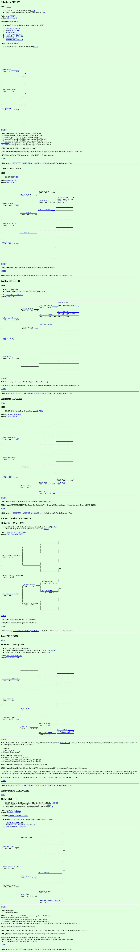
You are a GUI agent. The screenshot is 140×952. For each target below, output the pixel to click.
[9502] (27, 648)
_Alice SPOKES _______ (64, 482)
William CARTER (14, 43)
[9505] (3, 640)
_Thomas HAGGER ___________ (68, 302)
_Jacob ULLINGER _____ (10, 847)
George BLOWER (12, 180)
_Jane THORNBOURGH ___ (65, 733)
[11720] (35, 47)
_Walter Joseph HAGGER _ (11, 318)
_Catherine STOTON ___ (48, 315)
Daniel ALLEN (65, 743)
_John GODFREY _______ (28, 876)
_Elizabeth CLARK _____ (11, 717)
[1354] (32, 11)
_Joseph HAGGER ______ (30, 309)
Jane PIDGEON (8, 699)
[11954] (50, 819)
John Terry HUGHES (13, 414)
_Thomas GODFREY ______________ (50, 873)
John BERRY (10, 16)
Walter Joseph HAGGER (14, 295)
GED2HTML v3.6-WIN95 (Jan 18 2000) (26, 163)
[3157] (50, 807)
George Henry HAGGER (14, 34)
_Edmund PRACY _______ (46, 482)
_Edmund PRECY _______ (64, 479)
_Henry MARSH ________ (28, 467)
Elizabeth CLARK (13, 657)
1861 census (5, 139)
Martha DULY (12, 182)
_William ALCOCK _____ (64, 197)
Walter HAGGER (9, 338)
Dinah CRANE (12, 18)
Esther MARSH (12, 416)
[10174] (46, 529)
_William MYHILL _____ (46, 210)
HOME (3, 158)
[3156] (49, 805)
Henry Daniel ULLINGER (14, 823)
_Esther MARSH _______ (10, 476)
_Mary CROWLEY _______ (49, 591)
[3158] (3, 795)
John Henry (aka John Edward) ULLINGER (20, 824)
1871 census (5, 141)
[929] (16, 289)
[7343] (3, 403)
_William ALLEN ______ (47, 723)
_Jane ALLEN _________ (29, 727)
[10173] (53, 527)
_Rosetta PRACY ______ (28, 485)
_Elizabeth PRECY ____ (47, 733)
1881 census (5, 143)
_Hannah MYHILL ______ (28, 213)
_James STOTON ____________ (68, 312)
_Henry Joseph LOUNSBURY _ (12, 555)
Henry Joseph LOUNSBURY (16, 532)
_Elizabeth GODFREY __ (10, 885)
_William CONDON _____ (49, 581)
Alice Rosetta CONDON (15, 534)
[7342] (41, 411)
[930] (43, 291)
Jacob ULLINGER (12, 810)
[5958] (16, 177)
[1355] (43, 12)
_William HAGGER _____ (48, 305)
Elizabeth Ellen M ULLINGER (16, 826)
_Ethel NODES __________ (11, 356)
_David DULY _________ (28, 233)
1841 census (5, 135)
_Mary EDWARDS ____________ (68, 315)
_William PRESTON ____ (48, 324)
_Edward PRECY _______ (65, 730)
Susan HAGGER (11, 32)
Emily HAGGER (11, 38)
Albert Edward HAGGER (14, 40)
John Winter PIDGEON (14, 656)
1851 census (5, 137)
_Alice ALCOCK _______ (46, 200)
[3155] (55, 803)
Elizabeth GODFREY (14, 812)
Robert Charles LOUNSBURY (13, 575)
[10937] (41, 25)
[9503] (54, 650)
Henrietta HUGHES (10, 458)
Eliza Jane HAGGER (13, 28)
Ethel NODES (11, 297)
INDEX (3, 130)
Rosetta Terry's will (45, 501)
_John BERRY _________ (10, 69)
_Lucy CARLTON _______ (46, 491)
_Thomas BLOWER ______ (46, 191)
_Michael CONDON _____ (31, 585)
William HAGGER (14, 22)
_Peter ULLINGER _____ (28, 837)
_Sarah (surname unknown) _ (68, 305)
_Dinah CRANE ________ (10, 108)
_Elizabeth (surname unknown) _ (50, 900)
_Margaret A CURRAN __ (31, 603)
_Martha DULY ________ (10, 242)
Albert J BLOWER (9, 223)
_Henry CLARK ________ (29, 708)
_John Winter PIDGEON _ (11, 679)
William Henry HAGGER (14, 36)
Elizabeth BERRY (9, 90)
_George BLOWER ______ (28, 194)
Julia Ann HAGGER (12, 30)
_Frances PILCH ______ (64, 200)
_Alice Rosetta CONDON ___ (12, 594)
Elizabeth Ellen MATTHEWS (18, 816)
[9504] (49, 652)
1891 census (5, 144)
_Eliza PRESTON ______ (30, 327)
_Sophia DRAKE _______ (28, 894)
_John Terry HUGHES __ (10, 437)
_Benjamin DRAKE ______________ (50, 891)
